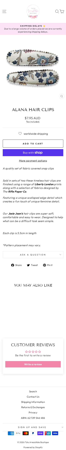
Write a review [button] (33, 364)
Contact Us (33, 396)
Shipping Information (33, 401)
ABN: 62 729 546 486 (33, 417)
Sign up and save (32, 427)
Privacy (33, 412)
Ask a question (33, 254)
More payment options (33, 160)
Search (33, 391)
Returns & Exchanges (33, 407)
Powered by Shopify (33, 447)
